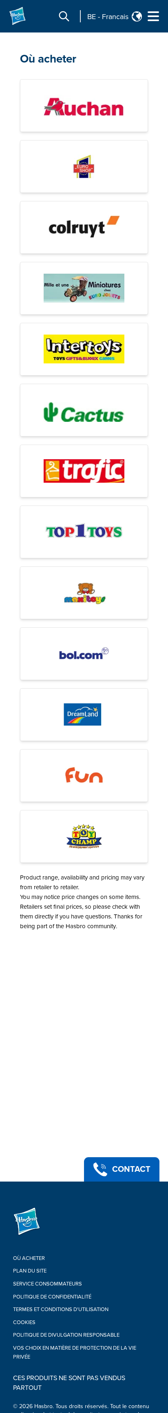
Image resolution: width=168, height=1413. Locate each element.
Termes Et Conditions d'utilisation (60, 1309)
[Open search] (64, 16)
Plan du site (29, 1271)
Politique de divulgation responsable (66, 1335)
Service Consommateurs (47, 1284)
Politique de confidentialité (52, 1297)
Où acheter (48, 59)
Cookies (24, 1322)
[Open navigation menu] (153, 16)
